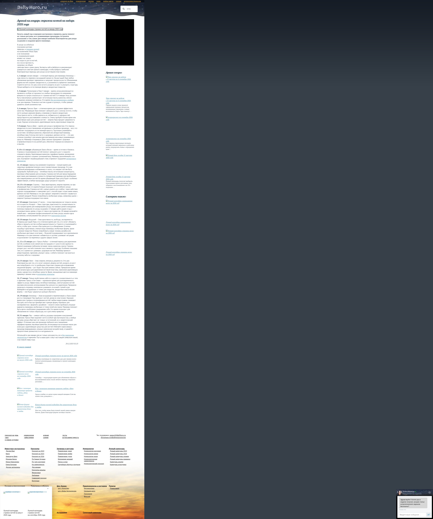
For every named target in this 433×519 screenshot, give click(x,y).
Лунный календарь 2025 (118, 451)
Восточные (35, 481)
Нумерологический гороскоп (94, 464)
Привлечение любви (65, 454)
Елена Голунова (11, 465)
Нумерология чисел (91, 456)
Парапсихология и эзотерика (95, 486)
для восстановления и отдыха (62, 100)
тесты (91, 1)
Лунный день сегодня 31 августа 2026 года (118, 178)
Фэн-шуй (87, 496)
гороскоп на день (66, 1)
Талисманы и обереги (40, 486)
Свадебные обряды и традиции (69, 465)
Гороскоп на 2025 (38, 454)
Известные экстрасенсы (15, 449)
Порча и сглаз (63, 462)
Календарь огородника (118, 465)
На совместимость (38, 465)
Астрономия (62, 512)
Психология (88, 494)
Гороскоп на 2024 (38, 451)
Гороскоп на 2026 (38, 456)
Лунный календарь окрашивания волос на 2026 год (118, 223)
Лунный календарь (117, 449)
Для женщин (36, 467)
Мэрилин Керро (11, 459)
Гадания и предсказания (15, 486)
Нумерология (88, 449)
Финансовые (36, 473)
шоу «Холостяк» (63, 488)
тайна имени (108, 1)
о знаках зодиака (11, 440)
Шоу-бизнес (62, 486)
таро (98, 1)
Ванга (8, 454)
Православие (114, 488)
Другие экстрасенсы (13, 467)
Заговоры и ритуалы (65, 449)
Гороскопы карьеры (38, 470)
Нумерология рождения (92, 451)
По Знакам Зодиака (38, 459)
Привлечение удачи (65, 456)
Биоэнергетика (89, 488)
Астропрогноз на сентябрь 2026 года (118, 140)
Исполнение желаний (65, 459)
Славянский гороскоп (39, 478)
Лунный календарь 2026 (118, 454)
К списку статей (24, 347)
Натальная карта (89, 491)
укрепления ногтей (58, 215)
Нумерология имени (91, 454)
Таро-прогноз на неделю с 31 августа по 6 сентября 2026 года (118, 100)
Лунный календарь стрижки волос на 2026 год (119, 253)
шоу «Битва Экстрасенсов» (67, 491)
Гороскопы (35, 449)
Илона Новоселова (12, 462)
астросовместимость (132, 1)
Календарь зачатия (116, 462)
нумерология (81, 1)
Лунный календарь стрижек (119, 456)
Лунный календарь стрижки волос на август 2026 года (56, 356)
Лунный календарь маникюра (120, 459)
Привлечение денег (65, 451)
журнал (46, 435)
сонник (118, 1)
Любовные (35, 475)
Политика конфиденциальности (113, 437)
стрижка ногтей (32, 49)
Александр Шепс (11, 456)
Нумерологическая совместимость (90, 460)
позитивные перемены (45, 274)
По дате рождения (38, 462)
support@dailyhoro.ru (118, 435)
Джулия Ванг (10, 451)
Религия (112, 486)
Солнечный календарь (92, 512)
